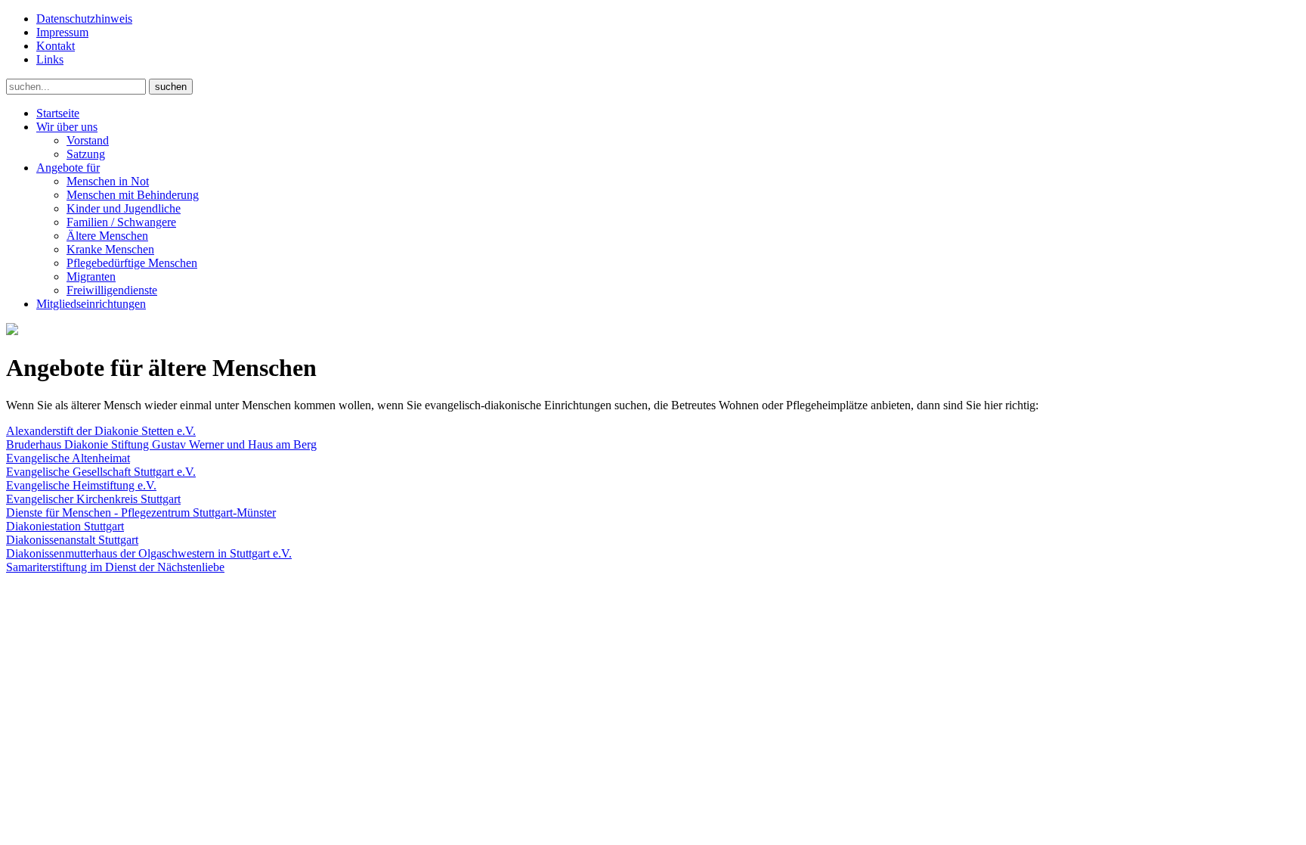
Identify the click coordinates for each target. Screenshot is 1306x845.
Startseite (57, 113)
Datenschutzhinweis (84, 18)
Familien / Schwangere (121, 222)
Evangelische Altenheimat (68, 458)
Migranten (91, 276)
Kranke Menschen (110, 249)
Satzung (86, 154)
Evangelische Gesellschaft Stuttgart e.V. (101, 471)
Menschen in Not (108, 181)
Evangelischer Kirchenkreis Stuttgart (93, 498)
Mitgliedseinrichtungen (91, 303)
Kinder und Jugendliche (124, 208)
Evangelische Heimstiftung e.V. (81, 485)
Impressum (62, 32)
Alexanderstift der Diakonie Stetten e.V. (101, 430)
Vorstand (88, 140)
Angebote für (68, 167)
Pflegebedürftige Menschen (132, 262)
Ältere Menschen (107, 235)
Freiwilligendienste (112, 290)
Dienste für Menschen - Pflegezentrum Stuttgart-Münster (141, 512)
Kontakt (55, 45)
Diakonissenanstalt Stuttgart (72, 539)
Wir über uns (66, 126)
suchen (171, 86)
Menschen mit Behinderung (133, 194)
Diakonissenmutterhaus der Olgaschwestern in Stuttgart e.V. (149, 553)
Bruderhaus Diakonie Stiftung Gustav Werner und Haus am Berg (161, 444)
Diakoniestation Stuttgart (65, 526)
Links (49, 59)
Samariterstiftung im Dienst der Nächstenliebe (115, 567)
